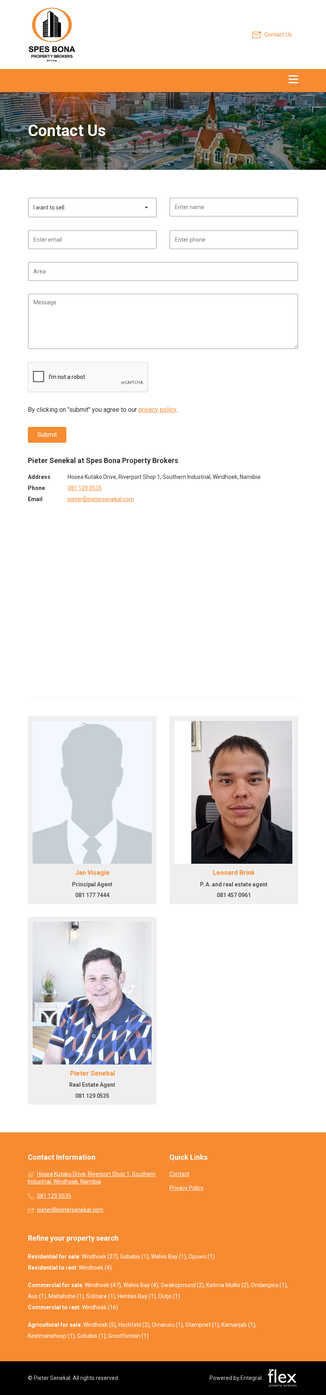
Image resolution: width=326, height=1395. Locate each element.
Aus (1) (37, 1296)
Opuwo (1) (201, 1256)
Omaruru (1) (167, 1325)
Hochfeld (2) (133, 1325)
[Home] (52, 34)
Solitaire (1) (100, 1296)
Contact (179, 1174)
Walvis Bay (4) (140, 1285)
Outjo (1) (169, 1296)
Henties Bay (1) (137, 1296)
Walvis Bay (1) (168, 1256)
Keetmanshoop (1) (51, 1336)
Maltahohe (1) (66, 1296)
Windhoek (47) (103, 1285)
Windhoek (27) (100, 1256)
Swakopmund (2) (182, 1285)
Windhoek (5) (99, 1325)
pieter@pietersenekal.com (101, 499)
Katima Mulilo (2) (227, 1285)
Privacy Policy (186, 1188)
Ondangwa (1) (269, 1285)
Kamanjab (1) (238, 1325)
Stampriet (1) (202, 1325)
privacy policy (157, 409)
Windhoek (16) (100, 1307)
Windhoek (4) (95, 1267)
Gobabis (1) (134, 1256)
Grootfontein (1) (128, 1336)
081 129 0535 (85, 488)
